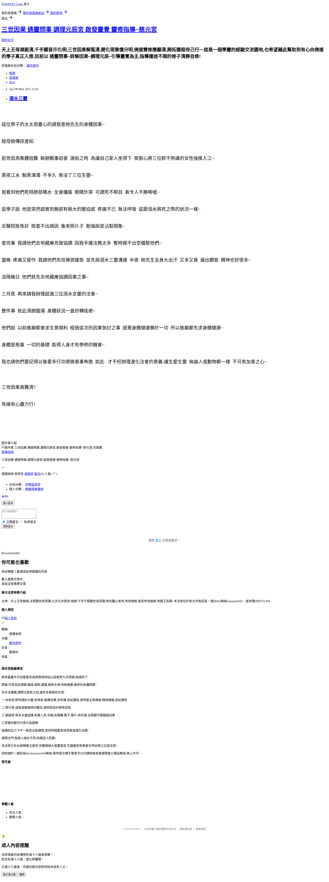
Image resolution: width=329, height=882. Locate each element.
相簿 (12, 73)
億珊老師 (8, 452)
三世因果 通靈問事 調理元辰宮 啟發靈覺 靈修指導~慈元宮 (79, 29)
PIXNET (136, 829)
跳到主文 (8, 40)
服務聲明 (201, 829)
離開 (21, 874)
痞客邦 (29, 473)
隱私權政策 (186, 829)
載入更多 (8, 503)
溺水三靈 (18, 98)
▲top (5, 495)
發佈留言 (8, 526)
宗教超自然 (32, 484)
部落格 (13, 77)
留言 (37, 473)
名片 (12, 82)
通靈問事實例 (34, 489)
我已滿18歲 (9, 874)
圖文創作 (33, 65)
